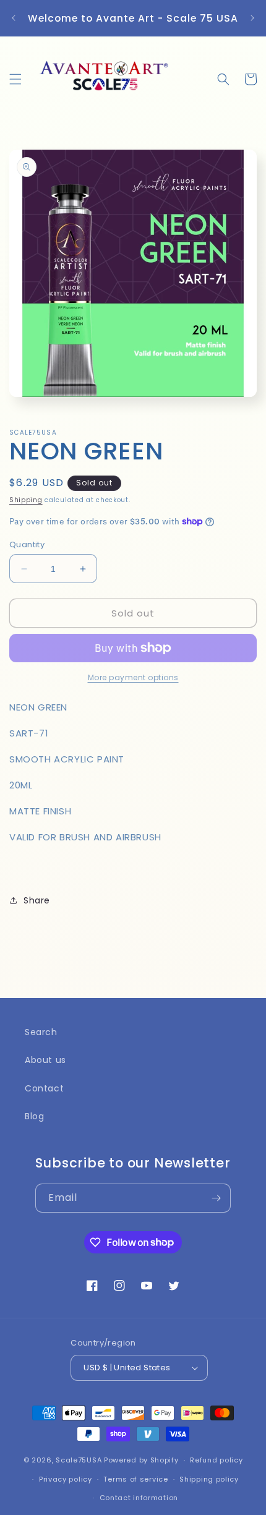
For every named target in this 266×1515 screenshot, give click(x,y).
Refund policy (216, 1460)
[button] (15, 79)
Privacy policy (65, 1479)
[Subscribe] (216, 1198)
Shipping (26, 500)
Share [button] (37, 900)
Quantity (27, 544)
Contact (44, 1088)
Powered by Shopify (141, 1460)
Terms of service (135, 1479)
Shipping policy (209, 1479)
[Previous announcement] (13, 18)
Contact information (139, 1498)
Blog (34, 1116)
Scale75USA (78, 1460)
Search (41, 1032)
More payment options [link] (133, 677)
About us (45, 1060)
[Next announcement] (252, 18)
